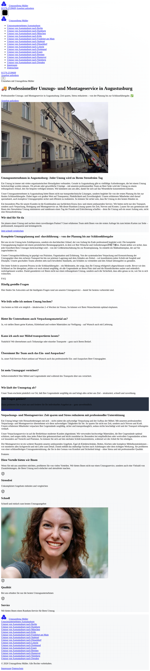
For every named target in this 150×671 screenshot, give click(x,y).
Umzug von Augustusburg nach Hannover (26, 57)
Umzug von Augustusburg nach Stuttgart (26, 41)
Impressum (12, 65)
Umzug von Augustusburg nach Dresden (26, 62)
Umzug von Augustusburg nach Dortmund (27, 49)
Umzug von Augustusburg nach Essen (24, 52)
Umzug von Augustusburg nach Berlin (25, 28)
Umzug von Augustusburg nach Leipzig (25, 46)
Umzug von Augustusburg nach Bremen (25, 54)
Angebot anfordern (25, 8)
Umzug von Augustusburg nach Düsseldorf (27, 44)
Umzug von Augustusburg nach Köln (24, 36)
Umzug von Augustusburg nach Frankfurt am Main (30, 38)
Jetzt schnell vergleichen (12, 231)
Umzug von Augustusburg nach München (26, 33)
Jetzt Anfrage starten (10, 409)
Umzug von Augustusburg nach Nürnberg (26, 60)
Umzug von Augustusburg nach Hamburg (26, 31)
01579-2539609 (8, 8)
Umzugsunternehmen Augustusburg (23, 25)
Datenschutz (12, 67)
